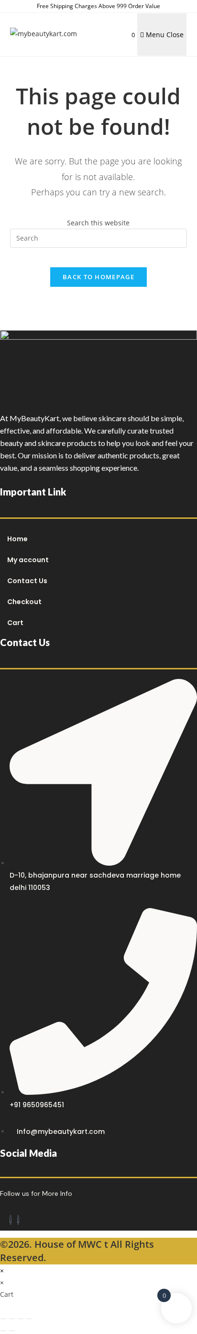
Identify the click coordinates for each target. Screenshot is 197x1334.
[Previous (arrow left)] (3, 1331)
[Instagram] (10, 1220)
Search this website (98, 222)
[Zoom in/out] (3, 1319)
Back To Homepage (98, 277)
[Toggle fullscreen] (12, 1319)
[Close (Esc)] (29, 1319)
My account (28, 560)
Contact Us (27, 581)
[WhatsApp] (18, 1220)
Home (17, 539)
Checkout (24, 601)
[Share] (20, 1319)
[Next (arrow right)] (12, 1331)
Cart (15, 622)
